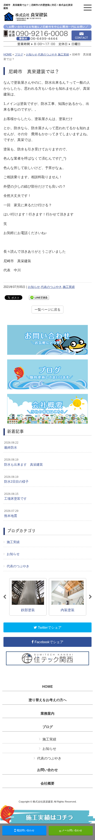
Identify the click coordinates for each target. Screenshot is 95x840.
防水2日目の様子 (16, 479)
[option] (28, 597)
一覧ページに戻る (47, 309)
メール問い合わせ (71, 830)
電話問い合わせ (25, 830)
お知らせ (31, 54)
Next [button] (90, 597)
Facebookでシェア (48, 642)
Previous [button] (4, 597)
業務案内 (47, 713)
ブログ (19, 54)
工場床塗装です (15, 496)
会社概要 (47, 783)
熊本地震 (11, 513)
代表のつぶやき (47, 54)
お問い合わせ (47, 770)
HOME (7, 54)
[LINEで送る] (39, 297)
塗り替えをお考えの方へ (48, 700)
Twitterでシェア (49, 627)
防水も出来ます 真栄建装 (23, 462)
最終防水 (11, 445)
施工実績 (63, 54)
